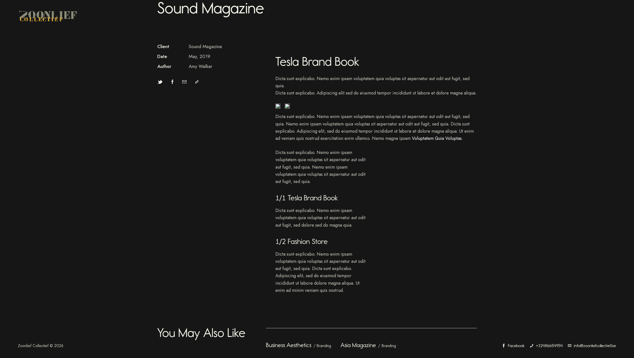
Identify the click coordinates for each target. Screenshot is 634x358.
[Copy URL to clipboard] (197, 82)
